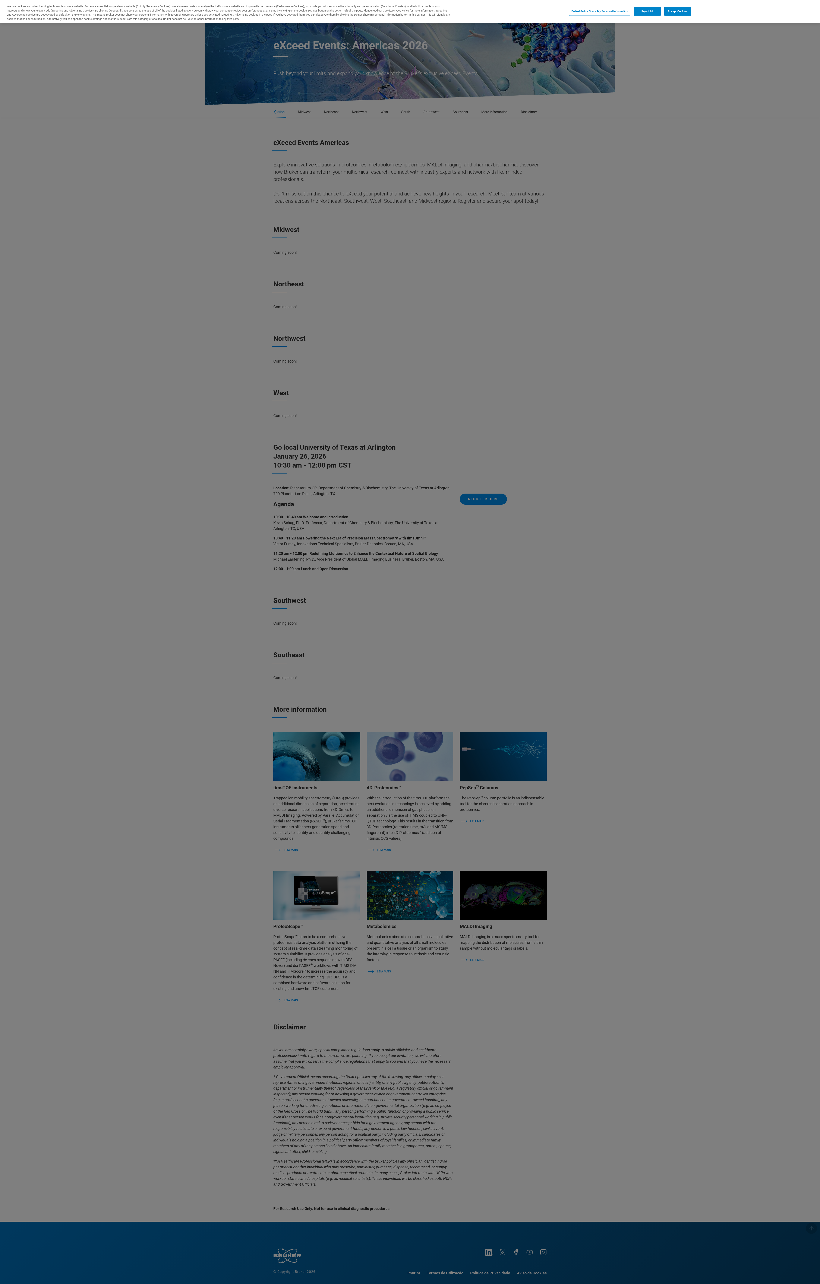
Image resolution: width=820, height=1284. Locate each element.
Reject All (647, 11)
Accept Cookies (678, 11)
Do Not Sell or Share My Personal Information (599, 11)
